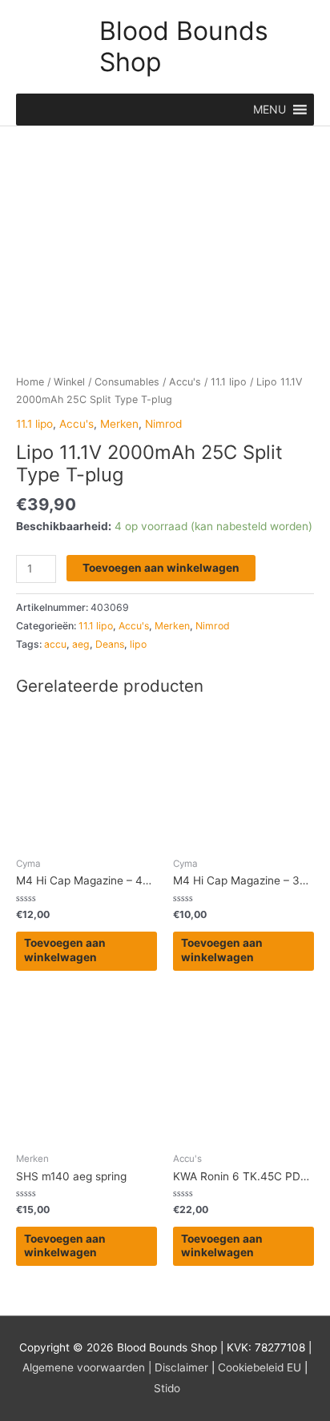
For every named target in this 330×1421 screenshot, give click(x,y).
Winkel (69, 382)
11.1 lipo (229, 382)
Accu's (185, 382)
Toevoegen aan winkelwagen (160, 567)
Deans (109, 644)
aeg (81, 644)
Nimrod (163, 423)
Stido (167, 1388)
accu (55, 644)
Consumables (127, 382)
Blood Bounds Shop (183, 46)
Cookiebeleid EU (259, 1367)
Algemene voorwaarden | (86, 1367)
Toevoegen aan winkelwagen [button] (65, 950)
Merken (119, 423)
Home (30, 382)
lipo (138, 644)
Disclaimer (181, 1367)
